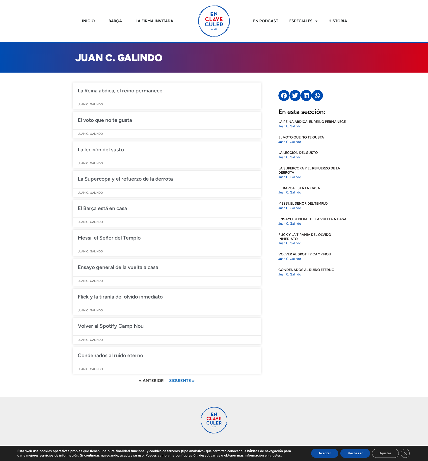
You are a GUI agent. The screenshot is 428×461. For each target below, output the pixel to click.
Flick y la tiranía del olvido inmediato (120, 297)
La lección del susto (101, 149)
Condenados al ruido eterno (110, 355)
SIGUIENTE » (182, 380)
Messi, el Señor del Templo (109, 238)
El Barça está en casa (102, 208)
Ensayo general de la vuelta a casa (118, 267)
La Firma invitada (154, 21)
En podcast (265, 21)
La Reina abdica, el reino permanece (120, 90)
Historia (337, 21)
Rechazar (355, 453)
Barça (115, 21)
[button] (284, 95)
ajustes (275, 455)
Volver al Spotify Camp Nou (111, 326)
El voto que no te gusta (105, 120)
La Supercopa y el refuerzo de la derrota (125, 179)
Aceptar (325, 453)
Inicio (88, 21)
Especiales (301, 21)
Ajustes (385, 453)
